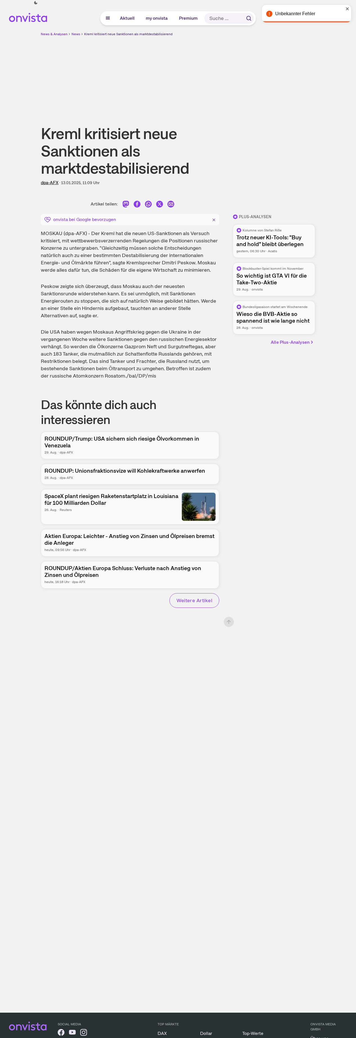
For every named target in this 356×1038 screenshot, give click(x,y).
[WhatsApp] (148, 205)
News (75, 34)
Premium (188, 18)
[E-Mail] (170, 205)
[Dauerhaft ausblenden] (214, 219)
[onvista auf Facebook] (61, 1033)
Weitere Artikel (194, 600)
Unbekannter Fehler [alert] (295, 13)
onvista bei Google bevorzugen (84, 219)
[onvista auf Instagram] (83, 1033)
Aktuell (127, 18)
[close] (348, 8)
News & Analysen (54, 34)
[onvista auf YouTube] (72, 1033)
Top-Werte (252, 1033)
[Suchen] (249, 18)
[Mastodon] (125, 205)
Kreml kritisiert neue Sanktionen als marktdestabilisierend (128, 34)
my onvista (157, 18)
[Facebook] (137, 205)
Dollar (206, 1033)
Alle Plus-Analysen (290, 342)
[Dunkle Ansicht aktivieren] (35, 3)
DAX (162, 1033)
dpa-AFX (50, 183)
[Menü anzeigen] (107, 18)
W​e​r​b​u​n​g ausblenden (227, 76)
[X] (159, 205)
